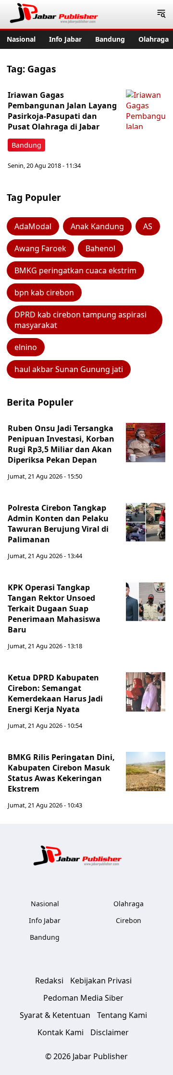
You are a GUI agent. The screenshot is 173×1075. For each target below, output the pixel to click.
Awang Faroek (40, 248)
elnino (25, 347)
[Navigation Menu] (161, 14)
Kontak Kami (60, 1032)
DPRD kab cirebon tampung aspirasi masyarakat (80, 319)
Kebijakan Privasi (101, 980)
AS (147, 226)
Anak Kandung (97, 226)
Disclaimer (109, 1032)
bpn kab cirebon (44, 292)
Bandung (110, 39)
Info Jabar (65, 39)
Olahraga (153, 39)
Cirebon (128, 920)
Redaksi (49, 980)
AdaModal (32, 226)
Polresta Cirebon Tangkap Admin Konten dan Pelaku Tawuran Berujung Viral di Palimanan (58, 523)
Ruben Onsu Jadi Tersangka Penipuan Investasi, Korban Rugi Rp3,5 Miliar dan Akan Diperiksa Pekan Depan (61, 444)
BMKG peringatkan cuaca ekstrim (75, 270)
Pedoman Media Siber (83, 998)
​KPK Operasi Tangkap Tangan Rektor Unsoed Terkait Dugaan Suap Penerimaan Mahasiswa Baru (54, 608)
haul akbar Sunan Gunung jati (68, 369)
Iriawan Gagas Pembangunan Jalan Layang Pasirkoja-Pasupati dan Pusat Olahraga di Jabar (62, 111)
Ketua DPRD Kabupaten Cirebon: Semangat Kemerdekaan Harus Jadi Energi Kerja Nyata (55, 693)
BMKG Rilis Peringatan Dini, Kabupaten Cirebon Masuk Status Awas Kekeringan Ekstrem (61, 773)
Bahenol (100, 248)
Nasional (21, 39)
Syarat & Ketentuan (55, 1015)
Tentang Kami (122, 1015)
